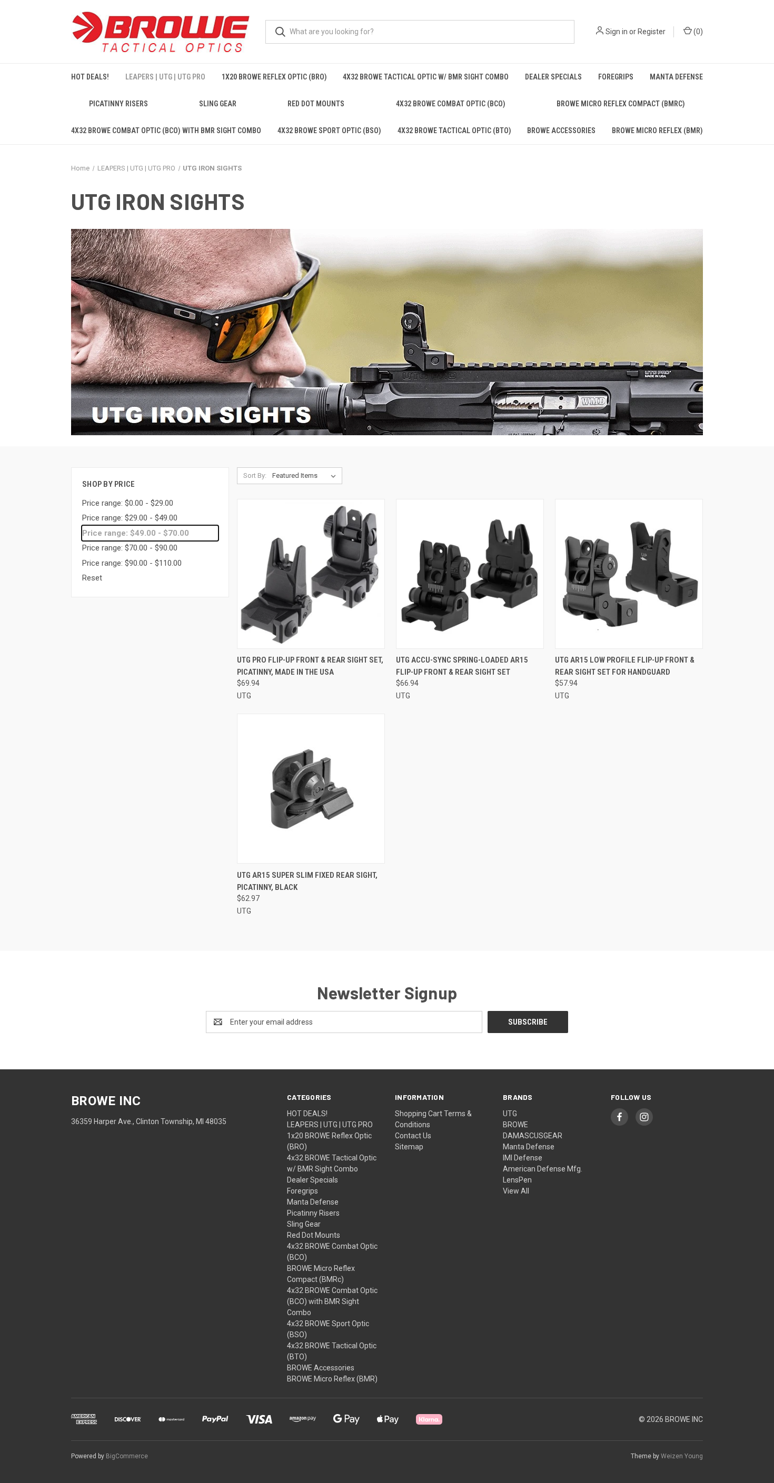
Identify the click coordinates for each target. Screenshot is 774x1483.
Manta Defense (676, 77)
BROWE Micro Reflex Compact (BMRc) (621, 103)
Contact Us (413, 1135)
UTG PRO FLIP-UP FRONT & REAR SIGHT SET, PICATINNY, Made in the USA (310, 666)
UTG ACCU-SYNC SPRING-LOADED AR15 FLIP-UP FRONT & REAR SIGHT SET (462, 666)
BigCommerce (127, 1456)
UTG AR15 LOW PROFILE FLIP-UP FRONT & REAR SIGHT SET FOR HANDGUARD (624, 666)
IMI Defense (522, 1158)
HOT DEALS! (90, 77)
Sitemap (409, 1147)
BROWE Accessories (561, 130)
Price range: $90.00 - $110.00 (132, 563)
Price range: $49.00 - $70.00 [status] (135, 533)
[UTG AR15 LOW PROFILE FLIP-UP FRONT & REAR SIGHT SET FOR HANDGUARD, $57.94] (629, 574)
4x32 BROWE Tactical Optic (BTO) (454, 130)
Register (652, 31)
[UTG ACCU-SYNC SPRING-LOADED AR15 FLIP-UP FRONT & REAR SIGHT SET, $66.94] (470, 574)
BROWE (515, 1124)
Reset (92, 578)
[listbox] (306, 476)
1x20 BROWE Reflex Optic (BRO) (274, 77)
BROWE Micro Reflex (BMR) (657, 130)
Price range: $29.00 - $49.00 (129, 518)
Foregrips (615, 77)
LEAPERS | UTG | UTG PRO (165, 77)
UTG (510, 1113)
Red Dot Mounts (315, 103)
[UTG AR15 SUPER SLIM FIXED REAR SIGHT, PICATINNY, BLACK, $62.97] (311, 788)
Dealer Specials (553, 77)
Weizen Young (682, 1456)
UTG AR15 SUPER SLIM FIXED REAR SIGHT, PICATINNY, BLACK (307, 881)
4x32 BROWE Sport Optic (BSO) (329, 130)
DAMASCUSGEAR (532, 1135)
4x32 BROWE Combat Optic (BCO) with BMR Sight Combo (166, 130)
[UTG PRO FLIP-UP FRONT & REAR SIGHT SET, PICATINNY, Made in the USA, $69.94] (311, 574)
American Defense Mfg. (542, 1169)
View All (516, 1191)
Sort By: (254, 475)
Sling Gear (217, 103)
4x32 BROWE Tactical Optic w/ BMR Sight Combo (426, 77)
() (697, 31)
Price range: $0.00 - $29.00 (127, 503)
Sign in (617, 31)
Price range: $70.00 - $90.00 (129, 548)
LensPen (517, 1180)
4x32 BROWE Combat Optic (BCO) (450, 103)
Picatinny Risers (118, 103)
